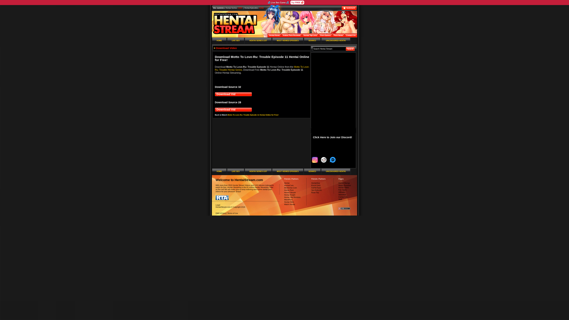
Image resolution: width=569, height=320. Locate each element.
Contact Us (342, 197)
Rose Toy (315, 193)
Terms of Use (232, 213)
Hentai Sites (289, 202)
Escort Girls (316, 185)
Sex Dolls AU (316, 190)
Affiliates (341, 192)
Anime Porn (289, 190)
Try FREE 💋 (297, 2)
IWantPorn (288, 200)
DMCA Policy (221, 213)
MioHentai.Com (290, 188)
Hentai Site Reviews (292, 197)
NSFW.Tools (316, 188)
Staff (340, 199)
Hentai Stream (290, 193)
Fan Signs (342, 190)
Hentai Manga (344, 183)
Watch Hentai (289, 204)
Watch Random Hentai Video (344, 186)
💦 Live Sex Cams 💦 (278, 2)
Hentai (287, 183)
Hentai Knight (289, 195)
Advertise (342, 195)
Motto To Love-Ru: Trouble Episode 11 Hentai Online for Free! (253, 115)
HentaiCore (289, 185)
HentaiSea (315, 183)
